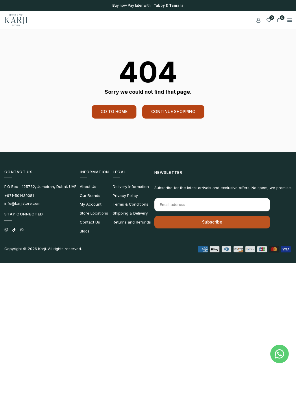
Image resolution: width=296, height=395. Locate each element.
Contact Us (90, 222)
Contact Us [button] (18, 171)
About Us (88, 186)
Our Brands (90, 195)
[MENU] (289, 20)
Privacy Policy (125, 195)
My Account (90, 204)
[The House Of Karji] (15, 19)
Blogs (85, 231)
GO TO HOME (114, 111)
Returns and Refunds (132, 222)
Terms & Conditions (130, 204)
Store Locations (94, 213)
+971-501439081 (19, 195)
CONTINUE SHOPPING (173, 111)
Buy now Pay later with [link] (148, 5)
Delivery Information (131, 186)
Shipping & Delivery (130, 213)
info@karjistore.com (22, 203)
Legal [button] (119, 171)
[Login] (258, 20)
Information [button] (94, 171)
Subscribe (212, 221)
